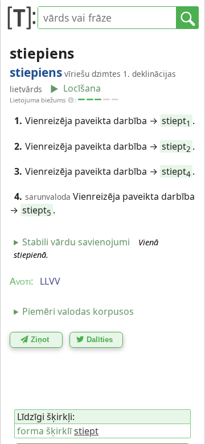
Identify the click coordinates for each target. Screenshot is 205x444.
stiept (176, 120)
